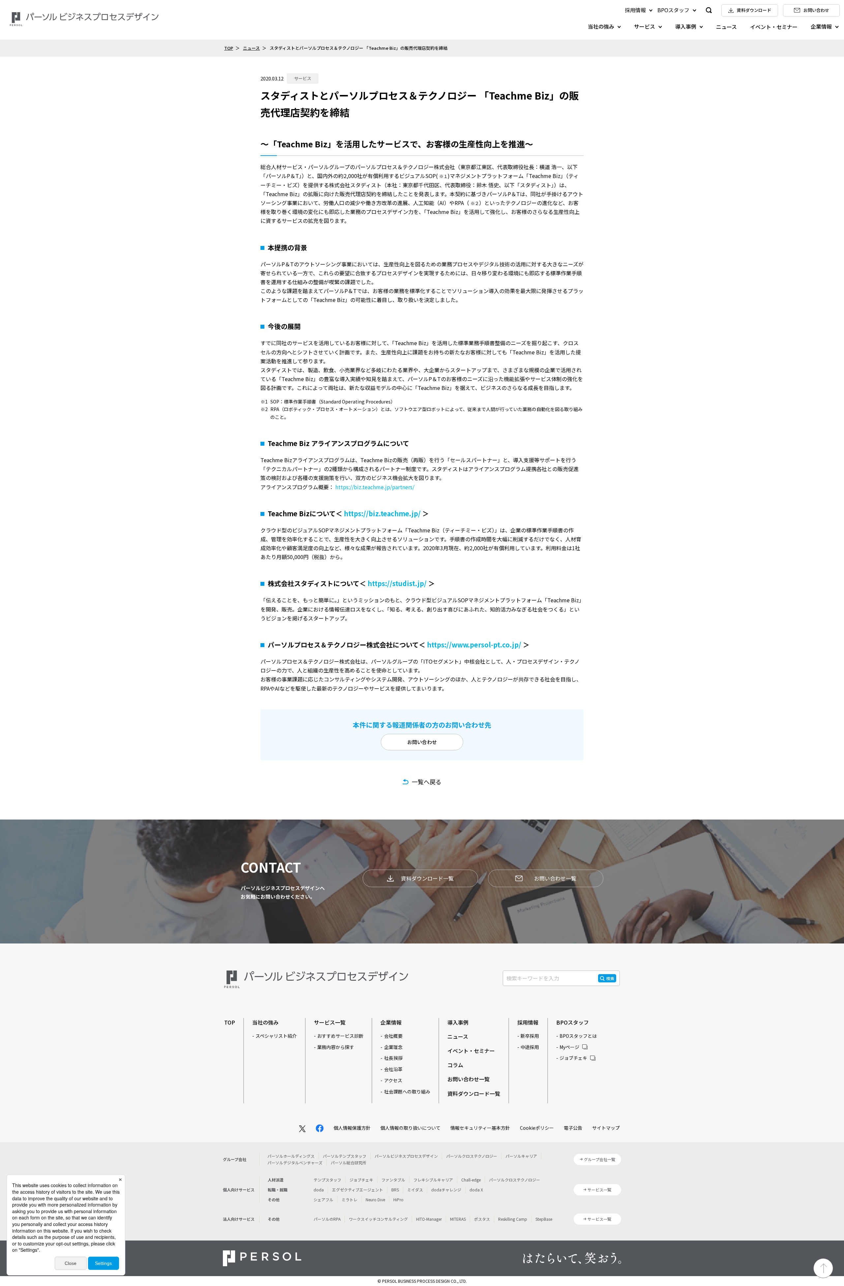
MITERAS (458, 1219)
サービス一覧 (330, 1022)
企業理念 (393, 1047)
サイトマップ (606, 1127)
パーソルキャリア (521, 1156)
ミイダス (415, 1189)
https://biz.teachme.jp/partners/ (374, 487)
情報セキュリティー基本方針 (480, 1127)
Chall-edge (471, 1179)
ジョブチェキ (573, 1058)
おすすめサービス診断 (340, 1035)
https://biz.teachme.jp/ (382, 513)
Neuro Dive (375, 1199)
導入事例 (685, 26)
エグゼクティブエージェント (357, 1189)
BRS (395, 1189)
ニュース (726, 27)
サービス (644, 26)
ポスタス (482, 1219)
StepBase (543, 1219)
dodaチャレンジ (446, 1189)
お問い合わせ (422, 741)
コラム (455, 1065)
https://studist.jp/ (397, 583)
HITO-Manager (429, 1219)
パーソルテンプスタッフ (344, 1156)
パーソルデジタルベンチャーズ (294, 1162)
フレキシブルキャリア (433, 1179)
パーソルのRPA (327, 1219)
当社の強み (601, 26)
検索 (610, 978)
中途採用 (530, 1047)
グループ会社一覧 (599, 1159)
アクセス (393, 1080)
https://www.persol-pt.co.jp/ (474, 644)
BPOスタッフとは (578, 1035)
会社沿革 (393, 1069)
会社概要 (393, 1035)
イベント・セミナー (774, 27)
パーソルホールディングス (291, 1156)
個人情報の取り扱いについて (410, 1127)
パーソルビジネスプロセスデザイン (406, 1156)
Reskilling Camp (512, 1219)
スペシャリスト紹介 (276, 1035)
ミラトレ (349, 1199)
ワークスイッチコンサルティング (378, 1219)
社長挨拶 (393, 1058)
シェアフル (323, 1199)
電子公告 (573, 1127)
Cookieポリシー (537, 1127)
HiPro (398, 1199)
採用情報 (635, 10)
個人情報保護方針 (352, 1127)
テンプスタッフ (327, 1179)
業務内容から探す (335, 1047)
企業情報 (821, 26)
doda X (476, 1189)
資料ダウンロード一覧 (427, 878)
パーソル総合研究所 (348, 1162)
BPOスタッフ (673, 10)
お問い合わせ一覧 (555, 878)
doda (319, 1189)
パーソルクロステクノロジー (471, 1156)
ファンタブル (393, 1179)
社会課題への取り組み (407, 1091)
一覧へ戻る (426, 781)
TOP (228, 48)
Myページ (569, 1047)
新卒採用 (530, 1035)
